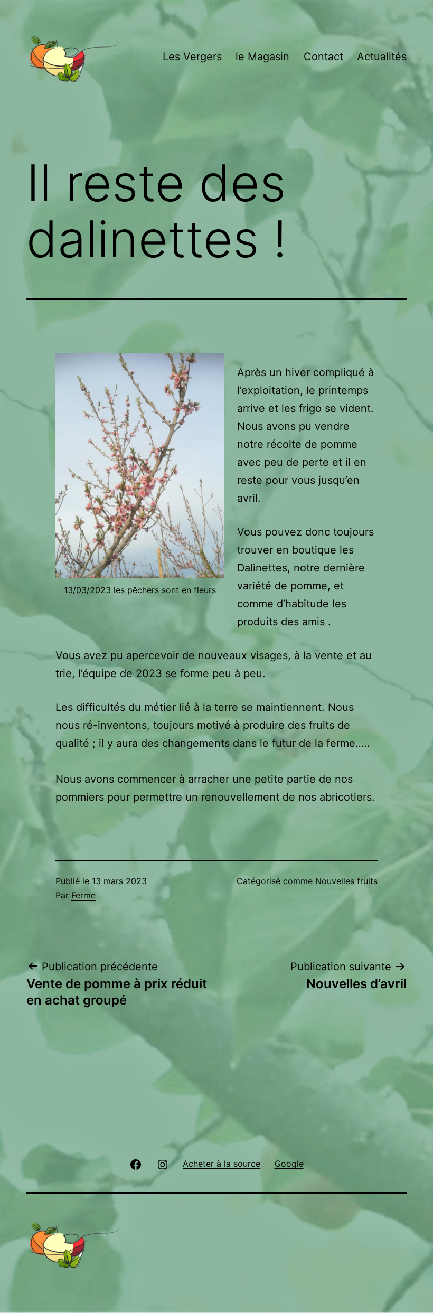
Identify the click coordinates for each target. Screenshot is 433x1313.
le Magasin (262, 56)
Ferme (83, 895)
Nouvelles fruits (346, 881)
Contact (323, 56)
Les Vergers (192, 56)
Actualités (382, 56)
